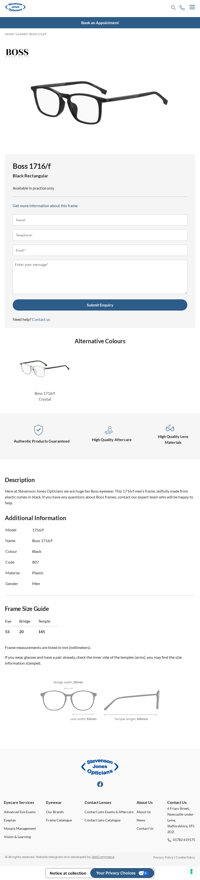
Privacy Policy (163, 857)
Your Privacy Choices (116, 872)
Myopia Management (20, 828)
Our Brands (55, 812)
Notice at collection (68, 873)
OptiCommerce (102, 857)
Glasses (22, 34)
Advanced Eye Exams (20, 812)
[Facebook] (100, 784)
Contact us (41, 319)
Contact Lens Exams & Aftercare (109, 812)
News (141, 820)
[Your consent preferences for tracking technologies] (191, 871)
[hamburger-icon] (192, 7)
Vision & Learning (17, 837)
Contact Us (145, 828)
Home (9, 34)
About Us (144, 812)
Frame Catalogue (59, 820)
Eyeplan (10, 820)
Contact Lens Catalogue (102, 820)
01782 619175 (184, 840)
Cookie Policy (185, 857)
